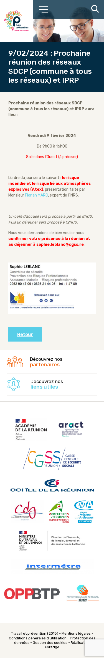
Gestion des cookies (50, 643)
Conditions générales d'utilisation (38, 638)
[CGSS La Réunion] (16, 21)
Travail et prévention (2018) (34, 633)
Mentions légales (76, 633)
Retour (25, 334)
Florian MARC (36, 195)
